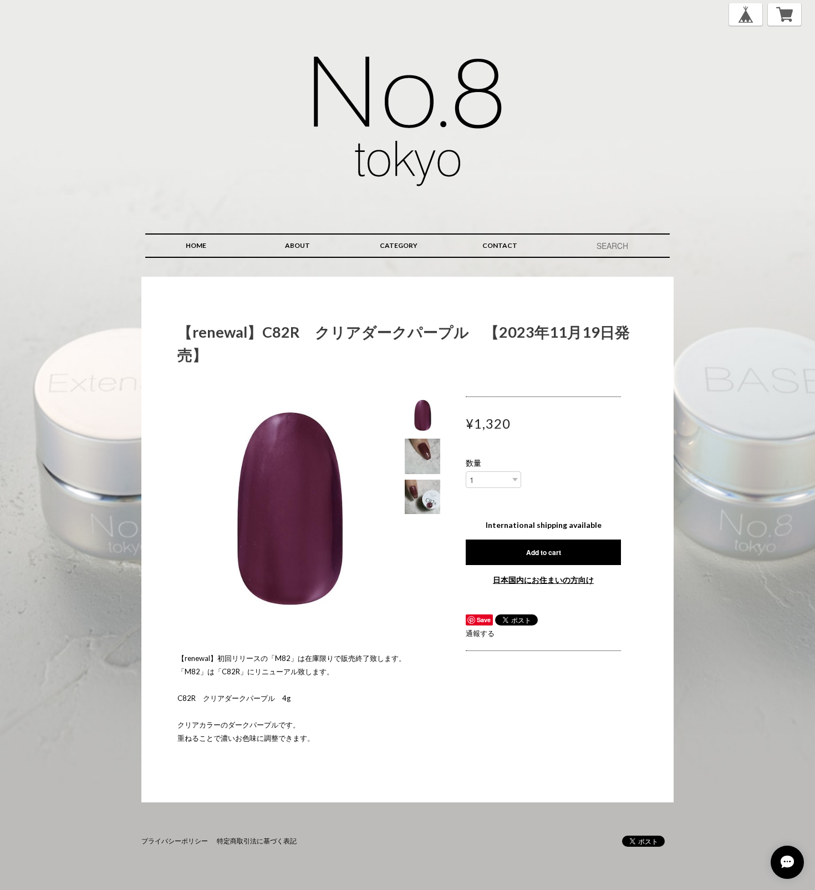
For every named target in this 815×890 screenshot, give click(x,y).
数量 (473, 463)
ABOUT (297, 245)
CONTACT (499, 245)
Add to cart (543, 552)
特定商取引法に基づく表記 (257, 841)
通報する (480, 633)
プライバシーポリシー (174, 841)
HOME (196, 245)
